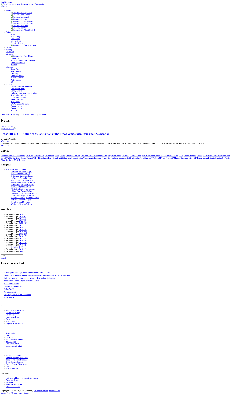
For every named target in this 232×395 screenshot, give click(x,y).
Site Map (14, 114)
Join (8, 393)
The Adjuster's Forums (14, 362)
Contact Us (5, 114)
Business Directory (13, 313)
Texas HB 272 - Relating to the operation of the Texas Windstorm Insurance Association (55, 133)
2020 (23, 227)
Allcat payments (10, 292)
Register (4, 2)
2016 (23, 236)
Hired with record (11, 297)
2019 (23, 230)
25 (12, 176)
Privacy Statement (41, 391)
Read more (5, 145)
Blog (8, 366)
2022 (23, 223)
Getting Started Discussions (16, 364)
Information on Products (15, 339)
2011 (22, 245)
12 (12, 195)
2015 (23, 238)
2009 (22, 251)
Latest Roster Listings (14, 346)
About (26, 393)
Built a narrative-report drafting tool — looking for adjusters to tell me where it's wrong (37, 275)
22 (12, 187)
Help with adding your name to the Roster (22, 378)
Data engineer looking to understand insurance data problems (27, 272)
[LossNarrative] (7, 129)
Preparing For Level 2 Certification (17, 295)
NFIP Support (11, 342)
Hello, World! (9, 289)
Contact (14, 393)
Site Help (42, 114)
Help (21, 393)
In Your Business (12, 368)
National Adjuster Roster (15, 310)
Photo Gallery (11, 337)
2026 (22, 214)
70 (12, 172)
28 (12, 174)
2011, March (17, 247)
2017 (23, 234)
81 (7, 169)
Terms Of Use (54, 391)
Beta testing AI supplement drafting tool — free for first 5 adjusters (29, 278)
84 (12, 180)
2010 (22, 249)
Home (3, 126)
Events (33, 114)
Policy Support (11, 321)
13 (12, 178)
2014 (23, 240)
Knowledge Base (12, 317)
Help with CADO (13, 387)
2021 (23, 225)
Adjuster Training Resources (17, 358)
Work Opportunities (13, 355)
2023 (22, 221)
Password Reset (12, 380)
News (10, 126)
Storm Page (10, 333)
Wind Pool (5, 141)
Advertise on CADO (14, 384)
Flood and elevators (11, 284)
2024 (22, 219)
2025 (22, 217)
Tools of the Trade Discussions (17, 360)
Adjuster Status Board (14, 323)
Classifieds (10, 315)
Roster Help (24, 114)
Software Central (12, 344)
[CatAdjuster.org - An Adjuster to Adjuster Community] (22, 4)
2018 (23, 232)
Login (10, 2)
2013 (23, 243)
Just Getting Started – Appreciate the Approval (21, 281)
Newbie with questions (13, 286)
